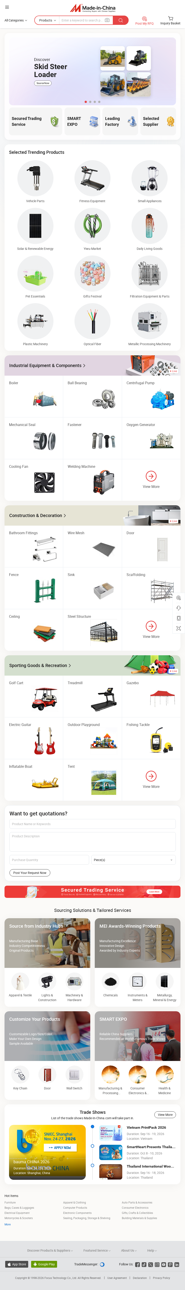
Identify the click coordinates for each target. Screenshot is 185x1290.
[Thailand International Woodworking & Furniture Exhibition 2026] (110, 1172)
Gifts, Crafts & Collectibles (137, 1213)
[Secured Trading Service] (92, 892)
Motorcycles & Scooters (19, 1218)
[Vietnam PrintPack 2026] (110, 1133)
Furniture (10, 1202)
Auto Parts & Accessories (137, 1202)
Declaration (140, 1278)
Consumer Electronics (135, 1207)
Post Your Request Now (29, 873)
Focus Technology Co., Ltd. (61, 1278)
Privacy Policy (161, 1278)
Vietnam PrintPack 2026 (146, 1127)
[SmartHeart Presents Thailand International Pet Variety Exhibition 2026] (110, 1152)
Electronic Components (77, 1213)
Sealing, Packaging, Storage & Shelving (86, 1218)
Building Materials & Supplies (139, 1218)
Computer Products (75, 1207)
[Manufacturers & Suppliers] (92, 7)
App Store (16, 1264)
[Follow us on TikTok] (144, 1264)
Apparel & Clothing (74, 1202)
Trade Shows (93, 1112)
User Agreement (117, 1278)
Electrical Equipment (17, 1213)
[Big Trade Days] (92, 71)
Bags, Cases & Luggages (19, 1207)
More (8, 1224)
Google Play (44, 1264)
